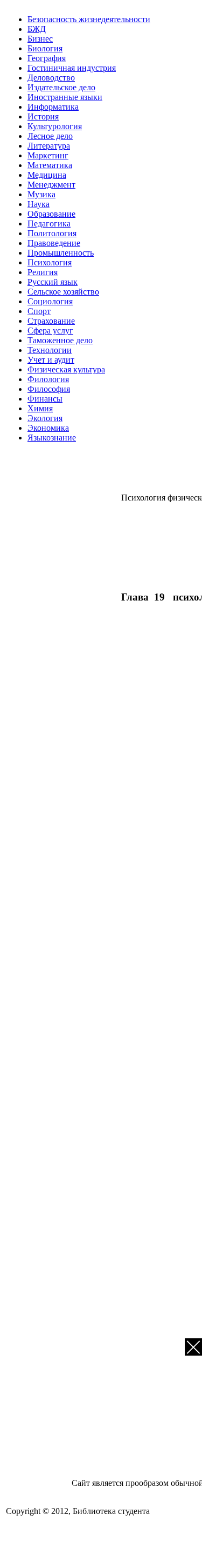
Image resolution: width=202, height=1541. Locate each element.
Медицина (46, 174)
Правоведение (53, 243)
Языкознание (51, 437)
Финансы (44, 398)
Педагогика (49, 223)
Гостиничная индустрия (71, 67)
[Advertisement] (161, 545)
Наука (38, 204)
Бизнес (40, 38)
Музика (41, 194)
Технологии (49, 350)
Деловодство (51, 77)
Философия (48, 388)
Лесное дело (50, 136)
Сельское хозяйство (63, 291)
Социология (50, 301)
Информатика (53, 106)
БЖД (36, 29)
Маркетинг (47, 155)
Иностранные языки (64, 97)
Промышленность (60, 252)
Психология (49, 262)
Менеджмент (51, 184)
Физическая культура (66, 369)
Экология (44, 418)
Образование (51, 213)
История (43, 116)
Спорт (39, 311)
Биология (44, 48)
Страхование (51, 320)
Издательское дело (61, 87)
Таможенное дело (60, 340)
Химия (40, 408)
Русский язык (52, 281)
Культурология (54, 126)
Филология (48, 379)
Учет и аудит (50, 359)
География (46, 58)
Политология (51, 233)
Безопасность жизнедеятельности (88, 19)
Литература (48, 145)
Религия (42, 272)
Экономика (48, 427)
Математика (49, 165)
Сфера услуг (50, 330)
